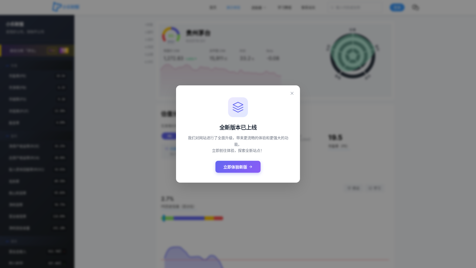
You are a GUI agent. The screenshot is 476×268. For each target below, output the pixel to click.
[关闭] (292, 93)
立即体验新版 (235, 167)
